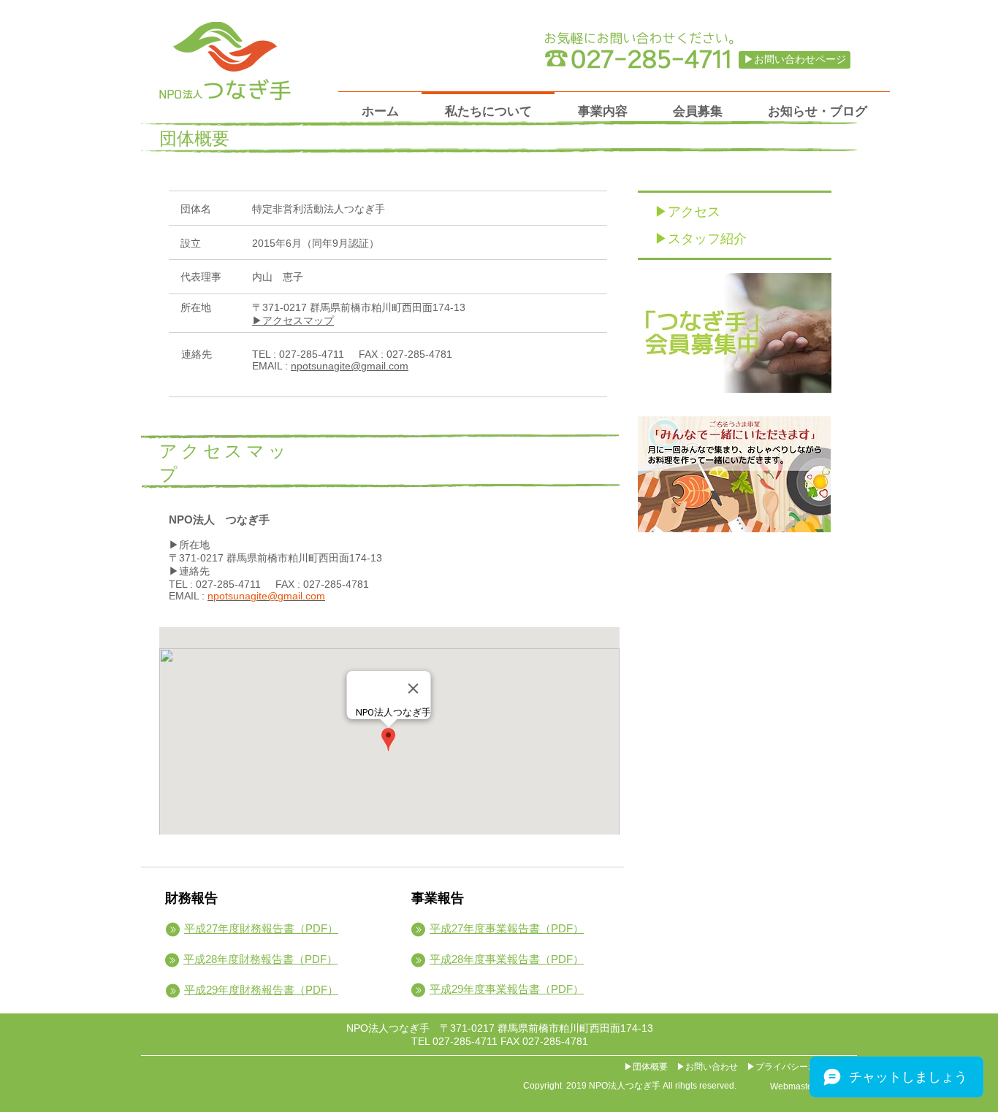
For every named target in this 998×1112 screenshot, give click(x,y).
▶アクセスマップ (293, 320)
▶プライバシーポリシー (795, 1067)
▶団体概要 (646, 1067)
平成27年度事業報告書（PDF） (507, 928)
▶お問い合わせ (707, 1067)
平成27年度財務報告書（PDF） (261, 928)
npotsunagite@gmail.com (349, 366)
